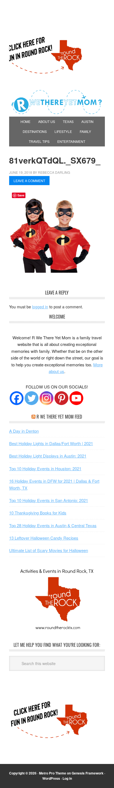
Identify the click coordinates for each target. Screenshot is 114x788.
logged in (40, 306)
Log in (67, 778)
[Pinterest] (61, 398)
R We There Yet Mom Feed (59, 416)
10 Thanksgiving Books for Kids (37, 513)
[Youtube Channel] (76, 398)
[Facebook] (17, 398)
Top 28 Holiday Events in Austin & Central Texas (53, 525)
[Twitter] (31, 398)
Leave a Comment (29, 180)
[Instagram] (46, 398)
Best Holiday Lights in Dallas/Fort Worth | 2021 (51, 443)
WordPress (51, 778)
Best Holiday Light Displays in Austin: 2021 (47, 456)
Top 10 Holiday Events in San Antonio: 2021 (48, 500)
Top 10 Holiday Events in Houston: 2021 (45, 468)
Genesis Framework (87, 773)
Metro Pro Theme (52, 773)
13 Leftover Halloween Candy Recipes (43, 538)
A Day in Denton (24, 431)
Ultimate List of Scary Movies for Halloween (48, 550)
